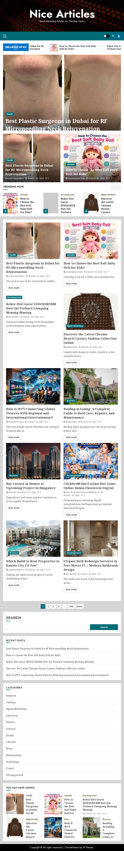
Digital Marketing (109, 194)
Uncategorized (67, 194)
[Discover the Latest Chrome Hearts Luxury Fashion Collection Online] (91, 203)
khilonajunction (76, 178)
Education (12, 715)
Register (118, 36)
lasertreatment (16, 178)
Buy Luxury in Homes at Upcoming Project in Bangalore (31, 486)
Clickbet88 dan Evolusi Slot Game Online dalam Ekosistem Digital (90, 486)
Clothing (11, 702)
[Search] (113, 36)
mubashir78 (71, 347)
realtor (12, 492)
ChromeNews (72, 847)
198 (71, 606)
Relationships (13, 755)
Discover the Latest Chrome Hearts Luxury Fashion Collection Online (107, 210)
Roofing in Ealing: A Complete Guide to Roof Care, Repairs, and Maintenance (89, 413)
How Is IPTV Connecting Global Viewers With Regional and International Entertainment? (30, 413)
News (12, 400)
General (10, 728)
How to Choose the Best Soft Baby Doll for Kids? (27, 205)
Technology (12, 762)
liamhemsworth (16, 570)
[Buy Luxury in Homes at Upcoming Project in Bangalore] (33, 461)
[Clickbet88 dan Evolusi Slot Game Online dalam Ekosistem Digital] (91, 461)
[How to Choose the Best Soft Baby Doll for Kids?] (92, 158)
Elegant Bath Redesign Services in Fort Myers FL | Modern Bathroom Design (91, 565)
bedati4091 (13, 317)
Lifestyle (71, 164)
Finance (10, 722)
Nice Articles (62, 14)
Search (13, 617)
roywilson (71, 574)
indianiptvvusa (16, 422)
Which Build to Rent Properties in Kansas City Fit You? (32, 563)
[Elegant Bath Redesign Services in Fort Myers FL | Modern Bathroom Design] (91, 538)
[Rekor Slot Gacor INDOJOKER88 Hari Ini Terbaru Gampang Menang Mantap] (50, 203)
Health (10, 114)
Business (71, 400)
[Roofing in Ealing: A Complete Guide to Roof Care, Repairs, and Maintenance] (91, 386)
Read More (13, 288)
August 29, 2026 (36, 178)
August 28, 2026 (36, 570)
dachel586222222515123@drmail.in (83, 492)
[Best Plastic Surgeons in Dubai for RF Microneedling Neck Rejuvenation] (62, 96)
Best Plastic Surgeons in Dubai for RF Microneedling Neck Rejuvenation (56, 124)
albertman (71, 422)
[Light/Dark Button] (107, 36)
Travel (10, 768)
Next (79, 606)
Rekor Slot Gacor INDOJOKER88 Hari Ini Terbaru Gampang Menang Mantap (69, 210)
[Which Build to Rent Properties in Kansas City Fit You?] (33, 538)
